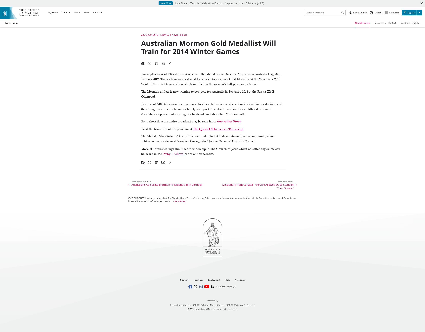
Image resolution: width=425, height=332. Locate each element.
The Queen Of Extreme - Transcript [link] (218, 129)
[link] (219, 114)
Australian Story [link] (229, 121)
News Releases (362, 22)
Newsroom (11, 23)
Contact (392, 22)
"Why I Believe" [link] (173, 154)
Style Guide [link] (180, 200)
